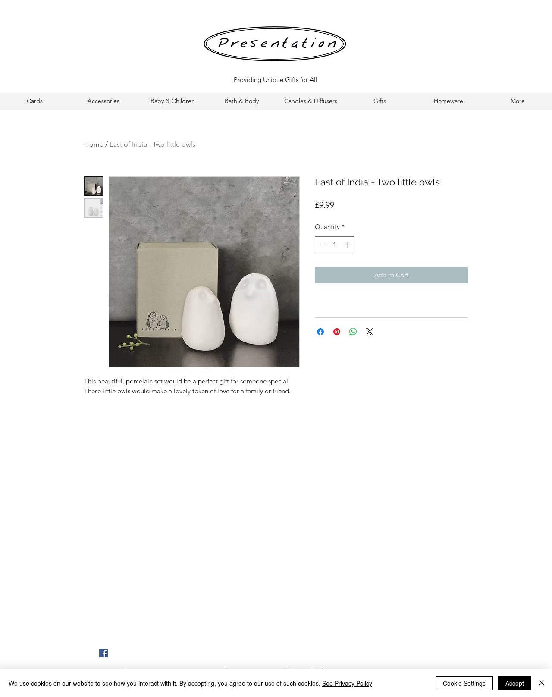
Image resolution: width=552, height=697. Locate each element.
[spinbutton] (335, 245)
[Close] (541, 683)
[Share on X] (369, 332)
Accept (514, 683)
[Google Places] (103, 653)
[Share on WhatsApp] (353, 332)
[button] (34, 101)
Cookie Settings (464, 683)
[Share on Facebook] (320, 332)
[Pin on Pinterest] (337, 332)
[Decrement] (322, 245)
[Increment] (348, 245)
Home (94, 144)
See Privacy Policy (347, 683)
